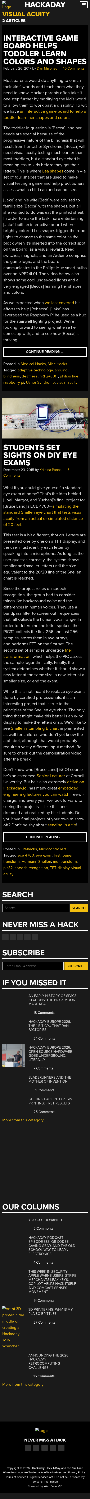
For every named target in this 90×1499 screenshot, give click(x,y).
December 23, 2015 (18, 470)
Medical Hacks (33, 364)
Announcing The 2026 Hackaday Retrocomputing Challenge (48, 1361)
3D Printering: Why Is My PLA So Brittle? (50, 1311)
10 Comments (73, 68)
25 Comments (44, 1112)
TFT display (59, 868)
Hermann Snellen (36, 861)
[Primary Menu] (84, 4)
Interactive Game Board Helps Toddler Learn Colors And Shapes (45, 50)
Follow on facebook (5, 937)
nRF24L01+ (49, 376)
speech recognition (31, 868)
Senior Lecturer (51, 775)
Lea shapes (52, 171)
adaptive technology (35, 370)
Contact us (35, 937)
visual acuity (67, 382)
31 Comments (43, 1090)
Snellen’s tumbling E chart (35, 728)
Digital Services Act (41, 1477)
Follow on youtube (20, 937)
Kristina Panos (51, 470)
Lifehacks (29, 849)
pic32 (8, 868)
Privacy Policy (77, 1472)
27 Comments (44, 1322)
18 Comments (44, 1013)
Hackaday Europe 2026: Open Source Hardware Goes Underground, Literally (50, 1053)
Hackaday (45, 4)
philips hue (69, 376)
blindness (11, 376)
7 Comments (43, 1068)
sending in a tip (62, 825)
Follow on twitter (13, 937)
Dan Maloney (47, 68)
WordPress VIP (53, 1486)
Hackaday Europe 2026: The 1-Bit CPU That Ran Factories (49, 1025)
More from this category (23, 1120)
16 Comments (44, 1376)
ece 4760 (26, 855)
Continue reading (55, 353)
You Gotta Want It (45, 1220)
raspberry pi (13, 382)
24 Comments (44, 1038)
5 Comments (43, 1228)
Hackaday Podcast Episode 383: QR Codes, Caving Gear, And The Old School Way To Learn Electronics (51, 1245)
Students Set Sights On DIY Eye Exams (40, 455)
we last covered (59, 302)
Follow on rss (27, 937)
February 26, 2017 (17, 68)
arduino (61, 370)
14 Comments (43, 1300)
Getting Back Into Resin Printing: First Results (50, 1101)
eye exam (44, 855)
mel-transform (65, 861)
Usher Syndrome (40, 382)
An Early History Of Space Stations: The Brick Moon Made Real (52, 1000)
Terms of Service (15, 1477)
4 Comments (43, 1262)
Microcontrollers (53, 849)
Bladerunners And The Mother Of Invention (49, 1079)
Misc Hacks (57, 364)
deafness (30, 376)
